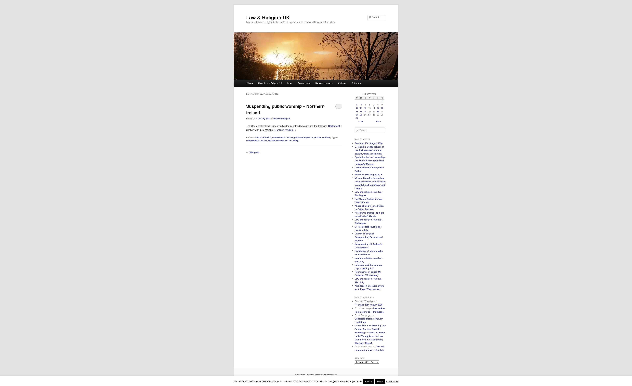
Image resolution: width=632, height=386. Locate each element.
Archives (342, 83)
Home (250, 83)
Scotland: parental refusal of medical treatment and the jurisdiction (369, 150)
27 (369, 114)
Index (289, 83)
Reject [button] (380, 381)
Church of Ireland (263, 137)
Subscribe (356, 83)
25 (361, 114)
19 (365, 111)
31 (357, 118)
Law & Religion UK (268, 17)
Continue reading (285, 129)
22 (378, 111)
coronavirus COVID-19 (282, 137)
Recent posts (304, 83)
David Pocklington (281, 118)
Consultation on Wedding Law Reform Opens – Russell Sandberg (370, 329)
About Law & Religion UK (270, 83)
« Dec (360, 121)
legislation (308, 137)
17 (357, 111)
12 (365, 107)
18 (361, 111)
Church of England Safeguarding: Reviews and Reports (369, 237)
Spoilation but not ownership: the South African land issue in (370, 160)
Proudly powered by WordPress (322, 374)
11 (361, 107)
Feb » (378, 121)
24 (357, 114)
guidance (298, 137)
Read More (392, 381)
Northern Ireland (322, 137)
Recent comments (324, 83)
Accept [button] (368, 381)
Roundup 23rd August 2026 (368, 143)
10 (357, 107)
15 (378, 107)
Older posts (253, 152)
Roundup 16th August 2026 (368, 174)
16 (382, 107)
